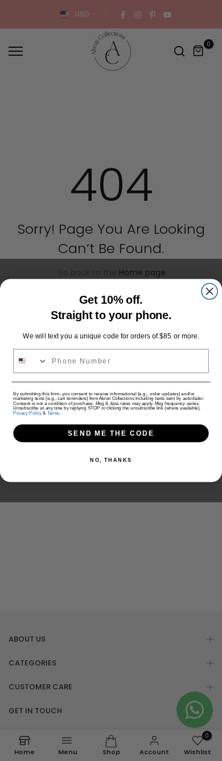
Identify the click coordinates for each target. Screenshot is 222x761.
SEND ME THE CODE (111, 433)
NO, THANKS (111, 460)
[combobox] (30, 361)
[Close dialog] (209, 291)
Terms (53, 413)
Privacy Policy (27, 413)
